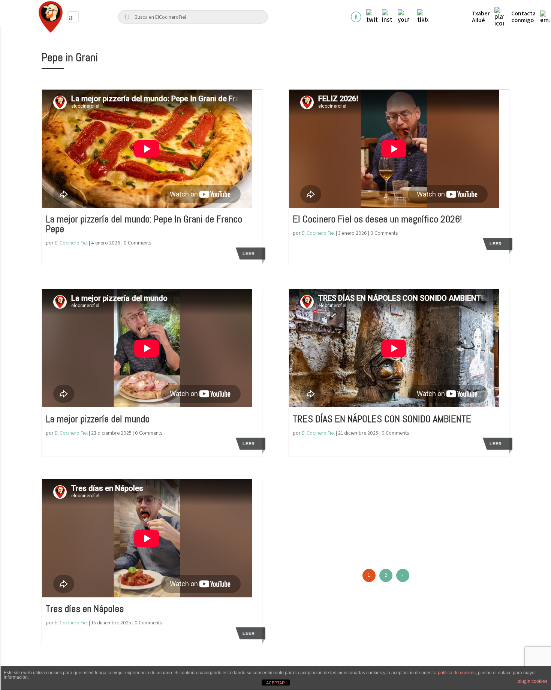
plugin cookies (532, 681)
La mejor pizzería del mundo (98, 419)
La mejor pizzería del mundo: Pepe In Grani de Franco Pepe (144, 224)
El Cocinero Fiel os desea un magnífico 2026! (377, 219)
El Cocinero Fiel (71, 242)
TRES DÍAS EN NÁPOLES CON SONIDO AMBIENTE (382, 419)
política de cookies (457, 672)
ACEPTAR (275, 683)
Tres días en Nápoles (85, 609)
